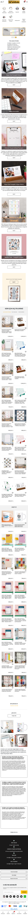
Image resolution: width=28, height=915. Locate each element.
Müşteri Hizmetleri (14, 878)
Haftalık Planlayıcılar (10, 12)
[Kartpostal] (17, 17)
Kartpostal (17, 20)
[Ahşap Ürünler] (23, 8)
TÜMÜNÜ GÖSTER (14, 705)
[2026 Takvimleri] (4, 8)
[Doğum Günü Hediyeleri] (23, 17)
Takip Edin (14, 715)
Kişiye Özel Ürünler (10, 20)
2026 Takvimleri (4, 12)
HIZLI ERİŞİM (14, 875)
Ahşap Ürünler (23, 12)
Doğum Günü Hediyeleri (24, 20)
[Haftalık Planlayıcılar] (10, 8)
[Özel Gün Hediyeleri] (4, 17)
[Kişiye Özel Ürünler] (10, 17)
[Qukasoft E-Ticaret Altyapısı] (14, 909)
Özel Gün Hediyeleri (4, 20)
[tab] (7, 312)
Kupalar (17, 12)
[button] (5, 31)
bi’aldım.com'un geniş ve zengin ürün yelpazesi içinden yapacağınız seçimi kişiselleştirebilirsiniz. (13, 808)
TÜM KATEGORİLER (14, 871)
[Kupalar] (17, 8)
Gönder (24, 892)
